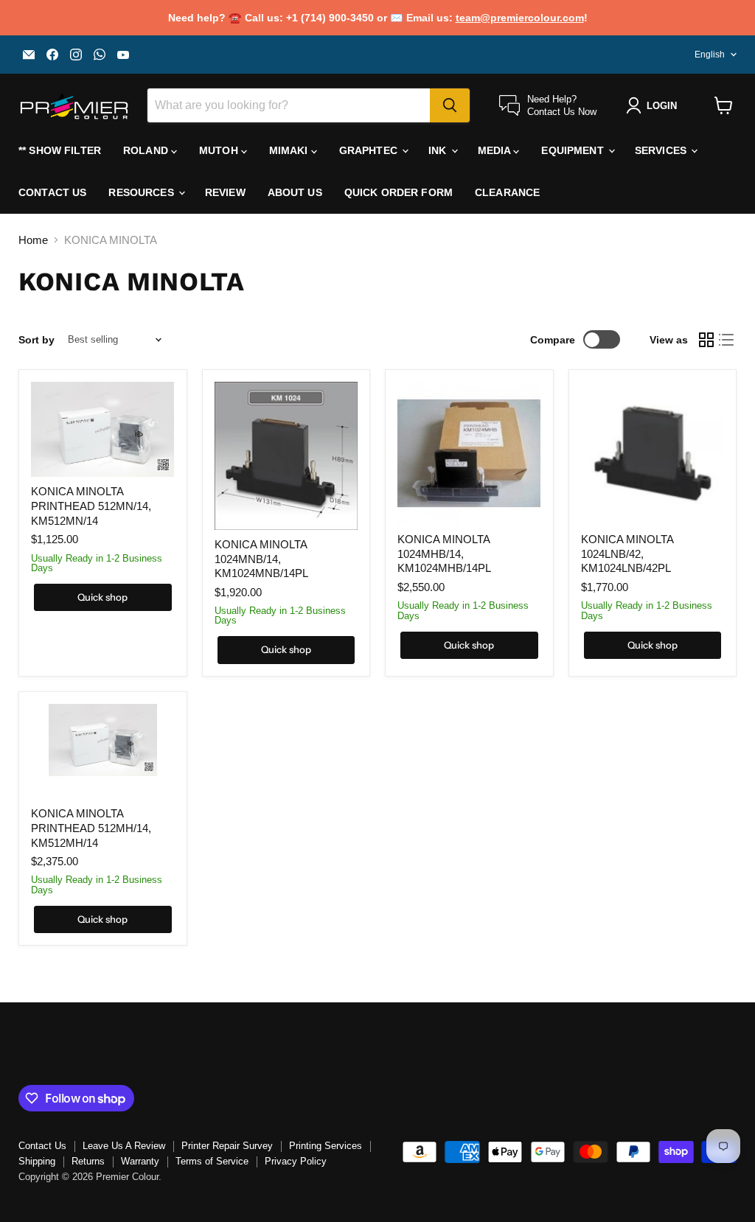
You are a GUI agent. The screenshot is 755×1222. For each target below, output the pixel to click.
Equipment (573, 150)
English (710, 54)
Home (33, 240)
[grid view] (706, 339)
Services (662, 150)
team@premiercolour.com (520, 18)
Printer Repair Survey (227, 1145)
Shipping (36, 1161)
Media (496, 150)
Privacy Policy (296, 1161)
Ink (439, 150)
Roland (147, 150)
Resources (142, 192)
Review (225, 192)
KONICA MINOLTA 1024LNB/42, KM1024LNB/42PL (627, 553)
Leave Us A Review (124, 1145)
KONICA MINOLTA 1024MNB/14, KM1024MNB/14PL (261, 558)
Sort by (36, 340)
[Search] (450, 105)
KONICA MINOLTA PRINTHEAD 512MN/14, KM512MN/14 (91, 505)
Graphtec (369, 150)
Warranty (140, 1161)
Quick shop (102, 597)
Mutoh (220, 150)
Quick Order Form (398, 192)
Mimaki (290, 150)
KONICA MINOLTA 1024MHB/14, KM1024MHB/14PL (444, 553)
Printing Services (325, 1145)
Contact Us (52, 192)
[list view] (727, 339)
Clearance (507, 192)
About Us (295, 192)
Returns (88, 1161)
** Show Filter (59, 150)
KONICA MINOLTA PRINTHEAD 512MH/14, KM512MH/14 (91, 827)
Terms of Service (211, 1161)
